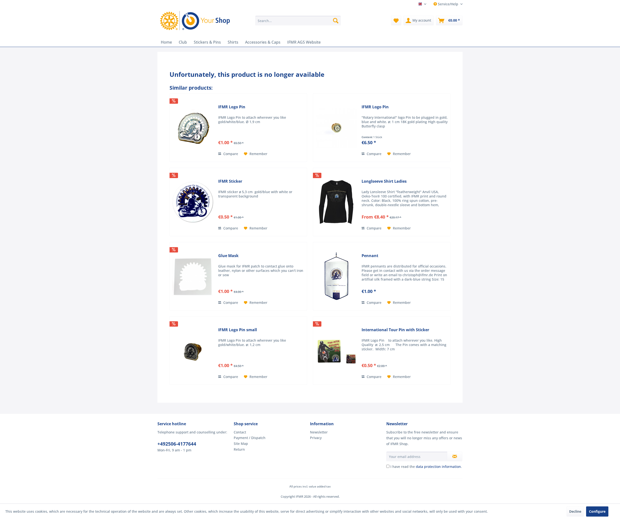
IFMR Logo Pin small (237, 329)
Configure (597, 511)
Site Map (241, 443)
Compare (230, 153)
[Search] (336, 20)
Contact (240, 432)
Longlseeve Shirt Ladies (384, 181)
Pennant (370, 255)
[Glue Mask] (192, 276)
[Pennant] (336, 276)
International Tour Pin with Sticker (395, 329)
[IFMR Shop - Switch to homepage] (196, 20)
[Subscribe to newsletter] (454, 456)
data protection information (438, 466)
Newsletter (319, 432)
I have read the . (426, 466)
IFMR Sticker (230, 181)
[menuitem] (298, 20)
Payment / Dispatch (249, 437)
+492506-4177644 (176, 444)
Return (239, 449)
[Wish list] (396, 20)
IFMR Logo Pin (231, 107)
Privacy (316, 437)
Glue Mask (228, 255)
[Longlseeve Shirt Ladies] (336, 202)
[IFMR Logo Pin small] (192, 350)
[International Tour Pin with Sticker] (336, 350)
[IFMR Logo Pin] (192, 127)
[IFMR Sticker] (192, 202)
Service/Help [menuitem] (448, 4)
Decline (575, 511)
